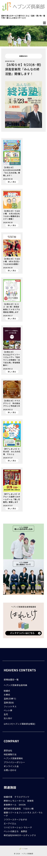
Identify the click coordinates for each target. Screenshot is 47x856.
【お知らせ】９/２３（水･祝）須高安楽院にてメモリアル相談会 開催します (11, 308)
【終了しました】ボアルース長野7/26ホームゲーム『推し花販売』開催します (11, 498)
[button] (44, 23)
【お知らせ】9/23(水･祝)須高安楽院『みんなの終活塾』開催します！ (23, 69)
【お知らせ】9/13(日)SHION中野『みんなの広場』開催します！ (12, 171)
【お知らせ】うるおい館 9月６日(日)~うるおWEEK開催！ (11, 261)
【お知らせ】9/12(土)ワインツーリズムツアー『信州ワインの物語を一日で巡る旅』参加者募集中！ (11, 358)
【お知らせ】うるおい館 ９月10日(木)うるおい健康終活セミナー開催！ (11, 215)
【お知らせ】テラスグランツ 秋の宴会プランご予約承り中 (11, 403)
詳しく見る (12, 182)
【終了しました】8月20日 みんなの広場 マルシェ (11, 451)
